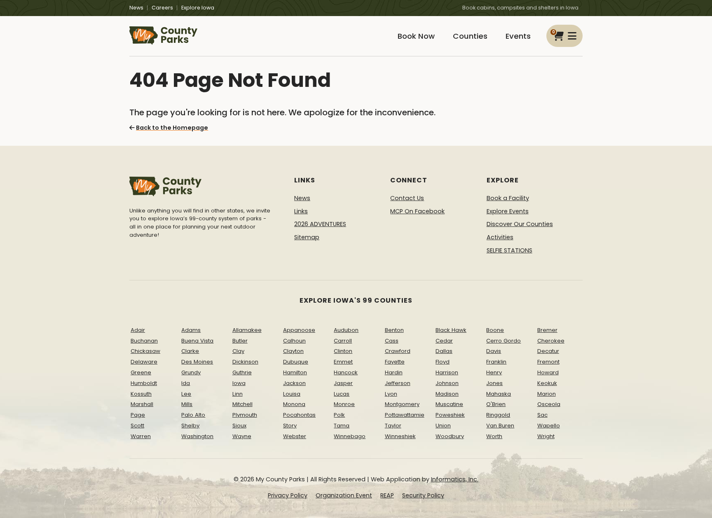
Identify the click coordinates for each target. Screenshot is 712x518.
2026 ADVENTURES (320, 224)
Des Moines (197, 362)
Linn (237, 394)
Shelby (190, 425)
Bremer (547, 330)
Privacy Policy (287, 495)
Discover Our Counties (520, 224)
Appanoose (299, 330)
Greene (141, 372)
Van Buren (500, 425)
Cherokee (550, 341)
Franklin (496, 362)
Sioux (239, 425)
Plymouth (244, 415)
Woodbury (450, 436)
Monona (294, 404)
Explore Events (508, 211)
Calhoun (294, 341)
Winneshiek (400, 436)
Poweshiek (450, 415)
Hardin (394, 372)
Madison (447, 394)
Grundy (191, 372)
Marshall (142, 404)
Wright (546, 436)
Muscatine (449, 404)
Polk (339, 415)
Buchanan (144, 341)
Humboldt (144, 383)
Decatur (548, 351)
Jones (494, 383)
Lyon (391, 394)
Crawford (397, 351)
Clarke (190, 351)
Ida (185, 383)
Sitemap (306, 237)
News (136, 7)
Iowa (239, 383)
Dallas (444, 351)
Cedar (444, 341)
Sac (542, 415)
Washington (197, 436)
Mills (186, 404)
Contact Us (407, 198)
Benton (394, 330)
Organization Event (344, 495)
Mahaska (498, 394)
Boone (495, 330)
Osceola (548, 404)
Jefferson (397, 383)
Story (290, 425)
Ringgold (498, 415)
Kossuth (141, 394)
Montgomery (402, 404)
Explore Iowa (197, 7)
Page (138, 415)
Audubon (346, 330)
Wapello (548, 425)
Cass (391, 341)
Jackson (294, 383)
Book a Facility (508, 198)
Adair (138, 330)
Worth (494, 436)
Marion (546, 394)
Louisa (291, 394)
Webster (294, 436)
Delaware (144, 362)
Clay (238, 351)
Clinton (343, 351)
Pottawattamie (404, 415)
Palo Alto (193, 415)
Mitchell (242, 404)
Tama (341, 425)
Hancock (346, 372)
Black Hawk (451, 330)
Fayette (395, 362)
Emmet (343, 362)
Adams (191, 330)
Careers (162, 7)
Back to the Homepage (172, 128)
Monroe (344, 404)
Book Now (416, 36)
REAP (387, 495)
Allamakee (247, 330)
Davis (493, 351)
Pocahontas (299, 415)
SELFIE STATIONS (509, 250)
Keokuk (547, 383)
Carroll (343, 341)
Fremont (548, 362)
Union (443, 425)
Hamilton (295, 372)
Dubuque (295, 362)
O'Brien (496, 404)
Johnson (447, 383)
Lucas (341, 394)
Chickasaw (145, 351)
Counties (470, 36)
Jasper (343, 383)
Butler (240, 341)
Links (301, 211)
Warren (141, 436)
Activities (500, 237)
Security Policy (423, 495)
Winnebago (349, 436)
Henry (494, 372)
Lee (186, 394)
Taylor (393, 425)
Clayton (293, 351)
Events (518, 36)
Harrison (447, 372)
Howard (548, 372)
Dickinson (245, 362)
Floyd (443, 362)
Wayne (241, 436)
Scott (137, 425)
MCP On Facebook (417, 211)
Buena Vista (197, 341)
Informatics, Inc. (454, 479)
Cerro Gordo (503, 341)
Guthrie (242, 372)
